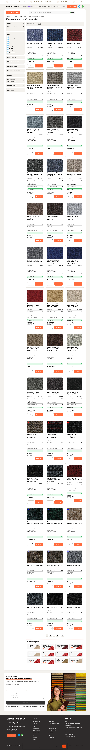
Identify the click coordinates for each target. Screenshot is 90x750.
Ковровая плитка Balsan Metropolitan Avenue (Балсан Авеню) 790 (54, 218)
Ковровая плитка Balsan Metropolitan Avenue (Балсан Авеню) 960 (34, 262)
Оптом (33, 6)
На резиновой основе (54, 723)
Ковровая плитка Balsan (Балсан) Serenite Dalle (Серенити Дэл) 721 (73, 305)
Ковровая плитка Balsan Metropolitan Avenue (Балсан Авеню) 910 (74, 218)
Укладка (67, 721)
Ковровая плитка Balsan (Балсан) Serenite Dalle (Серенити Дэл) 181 (53, 262)
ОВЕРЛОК (53, 6)
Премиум (35, 735)
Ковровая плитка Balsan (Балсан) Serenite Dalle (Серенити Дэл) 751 (33, 349)
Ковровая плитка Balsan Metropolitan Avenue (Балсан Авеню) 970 (54, 131)
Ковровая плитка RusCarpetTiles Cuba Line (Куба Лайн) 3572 (33, 480)
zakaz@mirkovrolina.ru (12, 723)
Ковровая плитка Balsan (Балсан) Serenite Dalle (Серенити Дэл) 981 (53, 392)
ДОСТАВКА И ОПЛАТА (41, 6)
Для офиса (51, 735)
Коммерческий (52, 728)
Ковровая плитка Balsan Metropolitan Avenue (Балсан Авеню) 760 (34, 218)
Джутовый (35, 723)
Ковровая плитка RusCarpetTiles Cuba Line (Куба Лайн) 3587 (53, 480)
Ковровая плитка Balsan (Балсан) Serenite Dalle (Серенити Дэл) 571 (33, 305)
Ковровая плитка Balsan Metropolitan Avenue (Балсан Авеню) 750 (54, 87)
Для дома (51, 737)
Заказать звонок (72, 6)
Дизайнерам (25, 6)
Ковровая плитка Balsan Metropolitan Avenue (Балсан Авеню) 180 (54, 43)
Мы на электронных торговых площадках (72, 724)
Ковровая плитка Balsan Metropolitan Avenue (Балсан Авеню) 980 (34, 174)
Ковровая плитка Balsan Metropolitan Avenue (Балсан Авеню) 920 (74, 87)
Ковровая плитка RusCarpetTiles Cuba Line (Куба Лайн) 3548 (73, 436)
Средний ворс (36, 730)
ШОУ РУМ (63, 6)
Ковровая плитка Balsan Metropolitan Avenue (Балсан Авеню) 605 (34, 87)
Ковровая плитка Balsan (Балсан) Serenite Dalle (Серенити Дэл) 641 (53, 305)
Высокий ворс (36, 728)
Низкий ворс (36, 732)
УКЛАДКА (48, 6)
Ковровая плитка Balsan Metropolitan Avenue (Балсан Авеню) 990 (74, 131)
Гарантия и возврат (70, 729)
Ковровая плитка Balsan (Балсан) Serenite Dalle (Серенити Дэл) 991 (73, 392)
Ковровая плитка (37, 726)
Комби (34, 739)
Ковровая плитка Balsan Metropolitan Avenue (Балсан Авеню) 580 (74, 43)
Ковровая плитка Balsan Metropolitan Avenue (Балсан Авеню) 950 (34, 131)
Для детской (52, 732)
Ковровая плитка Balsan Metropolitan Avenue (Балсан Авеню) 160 (34, 43)
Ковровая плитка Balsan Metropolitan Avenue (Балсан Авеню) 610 (74, 174)
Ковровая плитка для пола (19, 16)
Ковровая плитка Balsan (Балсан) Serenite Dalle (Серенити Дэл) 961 (33, 392)
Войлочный (51, 721)
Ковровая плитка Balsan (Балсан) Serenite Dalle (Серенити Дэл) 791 (53, 349)
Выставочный (52, 726)
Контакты (67, 732)
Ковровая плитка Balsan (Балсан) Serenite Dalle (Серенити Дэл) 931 (73, 349)
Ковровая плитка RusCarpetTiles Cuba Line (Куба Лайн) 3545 (53, 436)
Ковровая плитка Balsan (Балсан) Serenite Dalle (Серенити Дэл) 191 (73, 262)
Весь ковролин (36, 721)
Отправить (26, 703)
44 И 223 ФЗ (58, 6)
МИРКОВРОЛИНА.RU (12, 6)
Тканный (35, 737)
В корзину (38, 65)
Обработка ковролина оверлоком (73, 727)
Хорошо (64, 746)
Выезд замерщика (69, 734)
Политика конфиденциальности (76, 745)
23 (62, 635)
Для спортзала (52, 730)
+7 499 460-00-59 (13, 722)
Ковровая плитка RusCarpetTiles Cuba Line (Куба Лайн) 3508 (33, 436)
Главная (8, 16)
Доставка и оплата (70, 736)
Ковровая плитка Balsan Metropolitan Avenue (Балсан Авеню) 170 (54, 174)
